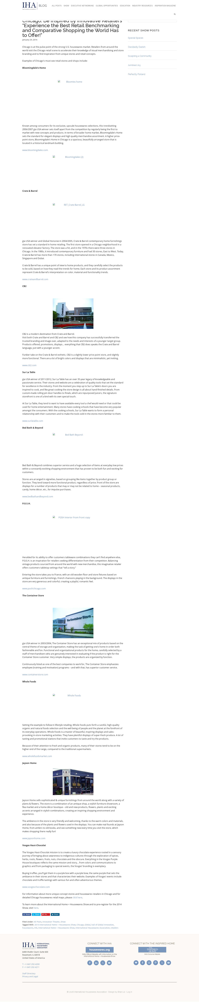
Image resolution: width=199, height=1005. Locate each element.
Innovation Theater (51, 921)
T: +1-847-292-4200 (31, 964)
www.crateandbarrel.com (35, 279)
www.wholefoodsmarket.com (37, 756)
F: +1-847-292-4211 (30, 967)
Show (63, 921)
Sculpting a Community (139, 56)
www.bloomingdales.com (35, 150)
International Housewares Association (35, 6)
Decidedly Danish (136, 47)
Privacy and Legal (30, 976)
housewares (27, 928)
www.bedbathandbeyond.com (37, 496)
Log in (129, 992)
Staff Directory (28, 973)
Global (88, 924)
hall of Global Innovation (103, 924)
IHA (35, 928)
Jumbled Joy (134, 65)
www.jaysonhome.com (33, 838)
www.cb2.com (29, 365)
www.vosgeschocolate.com (36, 886)
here (36, 907)
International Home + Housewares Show (56, 928)
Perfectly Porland (136, 74)
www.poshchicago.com (34, 588)
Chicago (80, 924)
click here (77, 897)
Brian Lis (121, 992)
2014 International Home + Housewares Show (55, 924)
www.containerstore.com (35, 674)
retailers (114, 928)
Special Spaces (135, 38)
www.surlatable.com (32, 420)
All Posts (38, 921)
